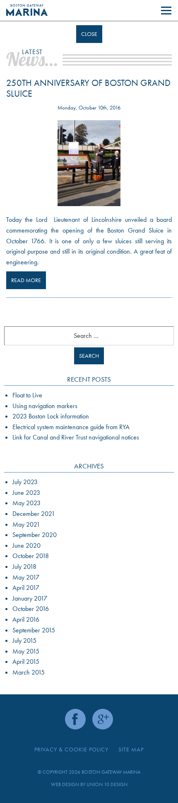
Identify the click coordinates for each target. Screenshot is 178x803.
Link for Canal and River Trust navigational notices (75, 437)
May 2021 (26, 524)
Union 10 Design (107, 784)
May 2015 (25, 651)
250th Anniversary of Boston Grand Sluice (88, 88)
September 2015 (33, 630)
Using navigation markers (44, 406)
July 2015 (24, 640)
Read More (26, 280)
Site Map (131, 749)
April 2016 (25, 619)
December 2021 (33, 513)
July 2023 (25, 482)
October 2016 (30, 608)
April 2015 (25, 661)
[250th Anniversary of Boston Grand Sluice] (89, 163)
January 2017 (29, 598)
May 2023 (26, 503)
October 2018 (30, 555)
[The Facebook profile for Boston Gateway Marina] (75, 719)
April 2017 (25, 587)
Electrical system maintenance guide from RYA (71, 427)
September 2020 (34, 534)
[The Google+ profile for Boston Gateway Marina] (102, 719)
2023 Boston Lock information (50, 416)
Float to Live (27, 395)
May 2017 (25, 577)
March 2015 (28, 672)
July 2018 (24, 566)
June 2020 (26, 545)
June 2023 (26, 492)
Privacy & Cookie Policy (71, 749)
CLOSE (89, 34)
